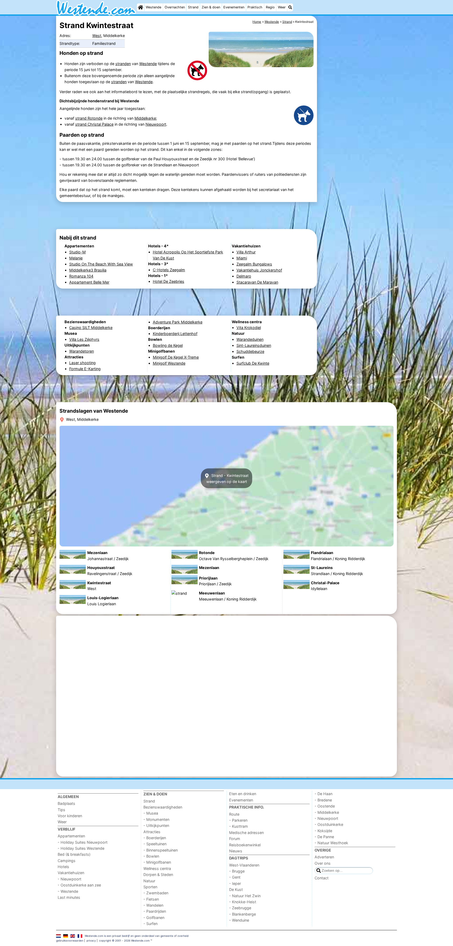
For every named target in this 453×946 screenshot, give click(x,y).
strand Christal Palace (94, 124)
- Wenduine (239, 920)
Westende (153, 7)
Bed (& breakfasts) (74, 854)
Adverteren (324, 857)
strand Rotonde (89, 118)
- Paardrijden (154, 911)
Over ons (323, 863)
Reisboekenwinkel (245, 845)
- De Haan (323, 793)
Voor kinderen (70, 816)
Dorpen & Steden (158, 874)
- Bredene (323, 800)
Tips (61, 809)
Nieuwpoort (155, 124)
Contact (321, 878)
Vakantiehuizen (71, 872)
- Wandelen (153, 905)
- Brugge (237, 871)
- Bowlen (151, 856)
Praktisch (254, 7)
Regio (270, 7)
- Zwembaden (155, 893)
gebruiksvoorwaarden (69, 940)
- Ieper (235, 883)
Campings (67, 860)
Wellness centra (157, 868)
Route (234, 814)
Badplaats (66, 803)
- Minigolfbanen (157, 862)
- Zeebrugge (240, 908)
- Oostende (325, 806)
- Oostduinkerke (329, 824)
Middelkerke (145, 118)
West (96, 35)
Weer (282, 7)
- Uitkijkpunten (156, 825)
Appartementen (71, 836)
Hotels (63, 866)
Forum (234, 838)
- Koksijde (323, 830)
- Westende (68, 891)
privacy (91, 940)
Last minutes (69, 897)
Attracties (151, 832)
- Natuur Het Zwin (245, 896)
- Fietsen (151, 899)
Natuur (149, 881)
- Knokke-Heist (242, 902)
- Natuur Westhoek (331, 843)
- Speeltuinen (154, 844)
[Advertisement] (357, 136)
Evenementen (233, 7)
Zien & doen (211, 7)
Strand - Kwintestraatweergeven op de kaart (227, 478)
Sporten (150, 887)
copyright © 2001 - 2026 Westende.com (124, 940)
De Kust (236, 889)
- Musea (150, 813)
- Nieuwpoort (69, 879)
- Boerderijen (154, 838)
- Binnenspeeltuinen (160, 850)
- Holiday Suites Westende (81, 848)
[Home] (140, 7)
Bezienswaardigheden (162, 807)
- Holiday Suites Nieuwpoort (82, 842)
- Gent (234, 877)
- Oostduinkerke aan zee (79, 885)
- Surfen (150, 923)
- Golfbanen (153, 917)
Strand (193, 7)
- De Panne (324, 837)
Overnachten (175, 7)
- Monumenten (156, 819)
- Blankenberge (242, 914)
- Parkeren (238, 820)
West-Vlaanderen (244, 865)
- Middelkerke (327, 812)
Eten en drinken (242, 793)
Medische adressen (246, 832)
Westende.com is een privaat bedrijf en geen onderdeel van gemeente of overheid (136, 935)
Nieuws (235, 851)
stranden (123, 63)
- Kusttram (238, 826)
